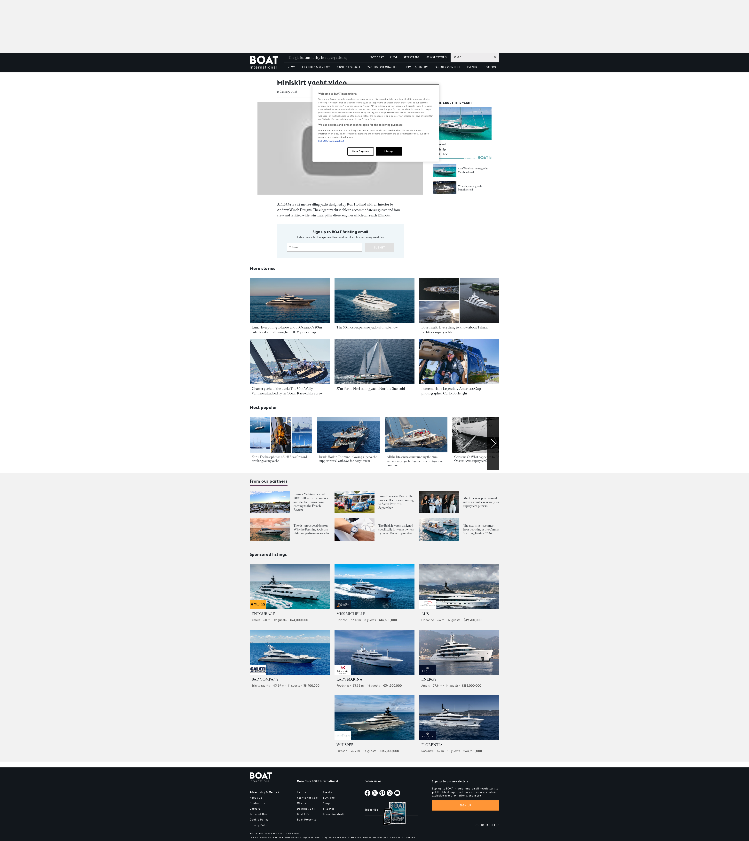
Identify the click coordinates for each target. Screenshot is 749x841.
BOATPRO (490, 67)
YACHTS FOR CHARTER (382, 67)
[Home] (267, 62)
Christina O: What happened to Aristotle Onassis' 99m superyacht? (480, 459)
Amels (256, 620)
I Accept (389, 151)
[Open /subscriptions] (391, 814)
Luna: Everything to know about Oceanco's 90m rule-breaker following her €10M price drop (287, 329)
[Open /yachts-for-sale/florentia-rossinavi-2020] (459, 717)
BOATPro (329, 797)
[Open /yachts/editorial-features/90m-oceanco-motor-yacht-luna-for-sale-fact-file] (290, 300)
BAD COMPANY (265, 679)
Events (327, 792)
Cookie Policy (259, 819)
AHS (425, 613)
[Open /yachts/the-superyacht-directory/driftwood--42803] (462, 123)
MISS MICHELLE (350, 613)
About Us (256, 797)
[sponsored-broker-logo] (258, 608)
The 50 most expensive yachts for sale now (367, 327)
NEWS (291, 67)
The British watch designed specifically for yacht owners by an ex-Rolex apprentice (396, 529)
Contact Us (257, 803)
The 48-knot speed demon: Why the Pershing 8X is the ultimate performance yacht (311, 529)
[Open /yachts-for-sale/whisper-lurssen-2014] (374, 717)
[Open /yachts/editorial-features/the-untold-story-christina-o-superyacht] (483, 435)
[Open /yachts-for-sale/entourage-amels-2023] (290, 586)
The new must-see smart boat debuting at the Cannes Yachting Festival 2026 (481, 529)
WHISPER (345, 744)
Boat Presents (306, 819)
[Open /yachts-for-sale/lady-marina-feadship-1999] (374, 652)
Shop (326, 803)
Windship (439, 149)
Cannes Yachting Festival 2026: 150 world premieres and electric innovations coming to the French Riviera (311, 502)
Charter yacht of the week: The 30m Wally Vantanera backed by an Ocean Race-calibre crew (287, 391)
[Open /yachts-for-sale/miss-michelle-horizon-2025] (374, 586)
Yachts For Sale (307, 797)
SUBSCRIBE (411, 57)
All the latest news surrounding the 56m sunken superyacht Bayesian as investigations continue (415, 461)
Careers (255, 808)
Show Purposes (360, 151)
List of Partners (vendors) (331, 141)
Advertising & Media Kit (266, 792)
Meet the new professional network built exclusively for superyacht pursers (481, 502)
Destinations (306, 808)
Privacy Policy (259, 825)
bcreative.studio (334, 814)
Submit (379, 247)
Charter (302, 803)
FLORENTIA (431, 744)
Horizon (341, 620)
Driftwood (439, 144)
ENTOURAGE (263, 613)
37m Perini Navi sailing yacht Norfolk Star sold (370, 388)
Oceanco (427, 620)
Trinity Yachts (261, 685)
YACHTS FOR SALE (349, 67)
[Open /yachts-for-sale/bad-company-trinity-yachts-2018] (290, 652)
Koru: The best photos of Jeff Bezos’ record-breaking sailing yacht (280, 459)
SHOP (394, 57)
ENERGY (429, 679)
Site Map (329, 808)
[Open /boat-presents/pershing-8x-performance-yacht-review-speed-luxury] (270, 529)
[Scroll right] (493, 443)
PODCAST (377, 57)
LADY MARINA (349, 679)
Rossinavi (427, 751)
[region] (375, 123)
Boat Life (303, 814)
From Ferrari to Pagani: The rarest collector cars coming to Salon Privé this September (396, 502)
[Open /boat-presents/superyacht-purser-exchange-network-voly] (439, 502)
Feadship (342, 685)
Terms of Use (258, 814)
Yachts (301, 792)
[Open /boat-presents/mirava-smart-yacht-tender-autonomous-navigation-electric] (439, 529)
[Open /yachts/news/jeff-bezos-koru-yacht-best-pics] (281, 435)
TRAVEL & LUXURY (416, 67)
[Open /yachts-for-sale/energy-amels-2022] (459, 652)
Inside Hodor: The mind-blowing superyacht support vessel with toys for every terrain (348, 459)
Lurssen (341, 751)
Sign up (465, 805)
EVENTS (472, 67)
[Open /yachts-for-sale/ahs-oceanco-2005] (459, 586)
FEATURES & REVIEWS (316, 67)
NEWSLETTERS (436, 57)
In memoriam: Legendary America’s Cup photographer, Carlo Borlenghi (451, 391)
